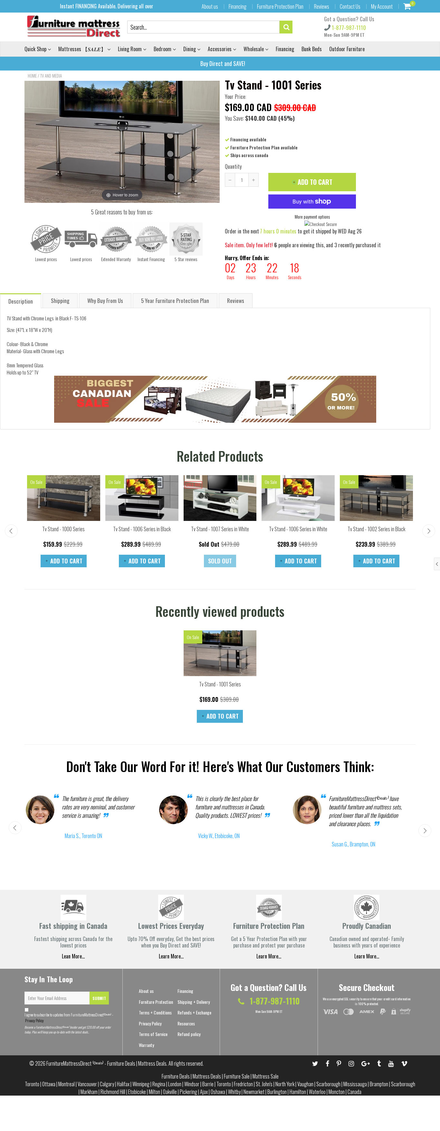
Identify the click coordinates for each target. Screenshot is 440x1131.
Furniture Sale (237, 1076)
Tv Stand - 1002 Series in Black (376, 529)
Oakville (170, 1092)
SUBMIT (99, 998)
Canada (354, 1092)
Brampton (379, 1084)
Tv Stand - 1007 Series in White (220, 529)
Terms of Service (153, 1034)
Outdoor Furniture (347, 49)
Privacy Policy (34, 1020)
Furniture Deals (176, 1076)
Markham (89, 1092)
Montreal (66, 1084)
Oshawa (218, 1092)
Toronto (32, 1084)
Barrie (208, 1084)
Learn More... (268, 956)
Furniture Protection (156, 1001)
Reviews (321, 6)
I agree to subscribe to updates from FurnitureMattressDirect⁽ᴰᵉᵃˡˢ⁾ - (68, 1017)
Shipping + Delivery (193, 1001)
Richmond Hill (112, 1092)
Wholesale (254, 49)
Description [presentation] (20, 301)
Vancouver (87, 1084)
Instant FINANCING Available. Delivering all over (106, 6)
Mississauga (355, 1084)
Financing (237, 6)
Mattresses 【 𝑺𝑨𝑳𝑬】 (82, 49)
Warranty (146, 1044)
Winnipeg (140, 1084)
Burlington (277, 1092)
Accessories (220, 49)
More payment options (312, 216)
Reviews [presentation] (235, 301)
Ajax (204, 1092)
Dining (190, 49)
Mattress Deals (207, 1076)
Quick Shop (36, 49)
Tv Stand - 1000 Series (63, 529)
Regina (158, 1084)
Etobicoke (137, 1092)
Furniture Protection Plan (280, 6)
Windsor (191, 1084)
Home (32, 75)
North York (284, 1084)
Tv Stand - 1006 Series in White (298, 529)
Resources (186, 1023)
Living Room (130, 49)
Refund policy (188, 1034)
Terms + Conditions (155, 1012)
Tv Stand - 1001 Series (220, 684)
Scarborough (328, 1084)
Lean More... (73, 956)
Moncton (337, 1092)
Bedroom (163, 49)
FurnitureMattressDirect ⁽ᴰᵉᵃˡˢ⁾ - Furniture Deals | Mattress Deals (106, 1063)
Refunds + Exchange (194, 1012)
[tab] (21, 300)
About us (210, 6)
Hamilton (298, 1092)
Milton (154, 1092)
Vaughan (305, 1084)
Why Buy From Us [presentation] (105, 301)
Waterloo (317, 1092)
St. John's (264, 1084)
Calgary (107, 1084)
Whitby (234, 1092)
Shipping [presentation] (60, 301)
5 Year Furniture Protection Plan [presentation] (175, 301)
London (174, 1084)
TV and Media (51, 75)
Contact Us (350, 6)
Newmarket (254, 1092)
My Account (382, 6)
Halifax (123, 1084)
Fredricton (243, 1084)
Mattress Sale (266, 1076)
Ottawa (48, 1084)
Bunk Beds (311, 49)
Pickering (188, 1092)
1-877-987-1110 (348, 28)
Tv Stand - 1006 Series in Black (142, 529)
